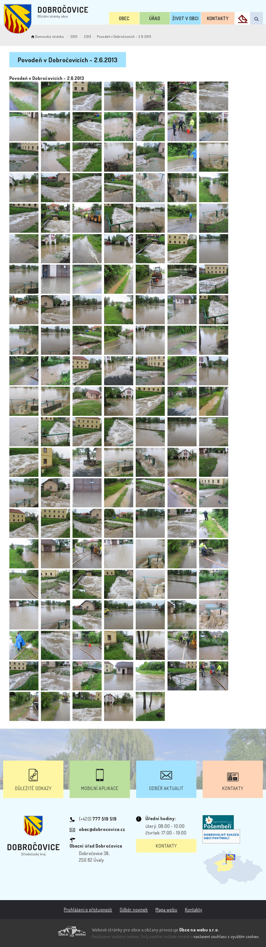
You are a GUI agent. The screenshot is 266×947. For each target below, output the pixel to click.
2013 (74, 36)
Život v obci (185, 18)
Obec (124, 18)
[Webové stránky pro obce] (44, 931)
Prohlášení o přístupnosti (88, 909)
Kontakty (218, 18)
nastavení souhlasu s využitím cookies (226, 936)
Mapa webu (166, 909)
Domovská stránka (49, 36)
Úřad (154, 18)
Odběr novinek (134, 909)
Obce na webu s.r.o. (199, 929)
